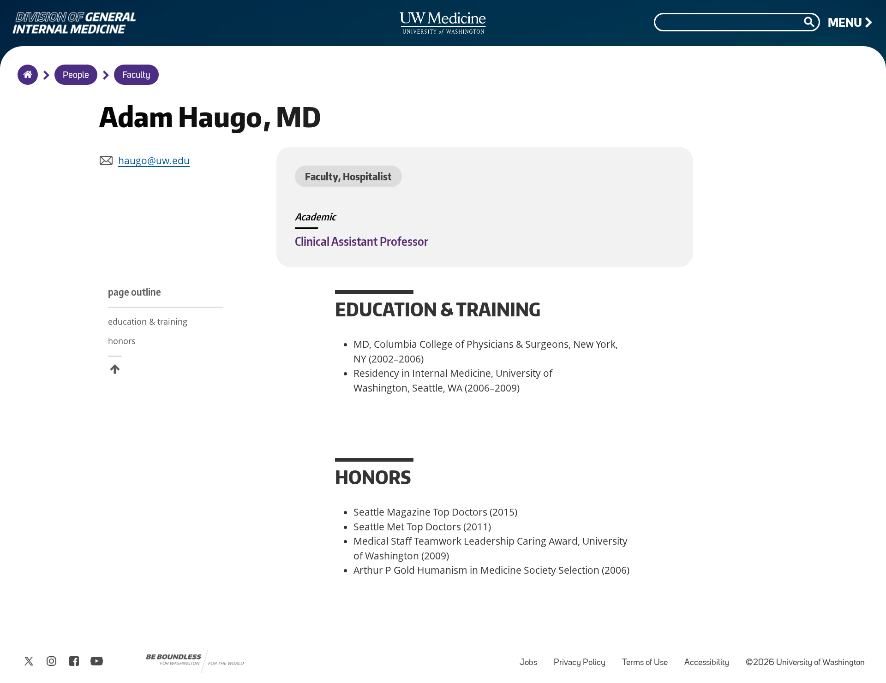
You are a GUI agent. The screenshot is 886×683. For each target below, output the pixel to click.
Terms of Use (648, 658)
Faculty (136, 75)
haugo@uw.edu (154, 160)
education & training (147, 321)
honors (122, 340)
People (76, 75)
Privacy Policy (583, 658)
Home (25, 80)
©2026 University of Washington (805, 663)
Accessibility (710, 658)
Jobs (532, 658)
